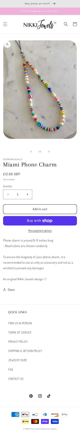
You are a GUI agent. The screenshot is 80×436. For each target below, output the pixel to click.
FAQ (10, 369)
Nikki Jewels (35, 429)
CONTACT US (16, 378)
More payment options (40, 230)
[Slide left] (30, 151)
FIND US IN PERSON (20, 323)
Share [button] (11, 289)
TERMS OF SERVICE (20, 332)
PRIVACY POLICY (18, 341)
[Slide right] (49, 151)
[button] (5, 24)
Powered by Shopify (49, 429)
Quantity (7, 186)
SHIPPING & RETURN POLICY (25, 351)
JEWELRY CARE (17, 360)
